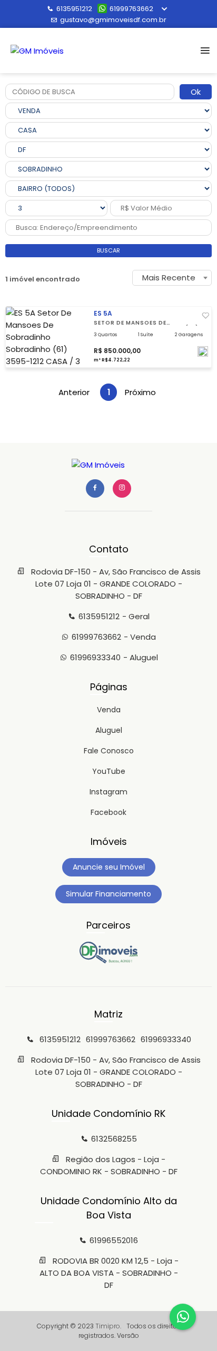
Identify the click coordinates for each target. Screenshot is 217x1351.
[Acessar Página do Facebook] (95, 488)
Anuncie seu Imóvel (109, 867)
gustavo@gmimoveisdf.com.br (113, 20)
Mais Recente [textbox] (168, 277)
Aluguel (108, 730)
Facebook (108, 812)
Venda (109, 709)
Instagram (108, 792)
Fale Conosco (109, 750)
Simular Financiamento (108, 894)
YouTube (108, 771)
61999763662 (131, 9)
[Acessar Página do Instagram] (122, 488)
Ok (196, 91)
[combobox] (172, 277)
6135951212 (74, 9)
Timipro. (108, 1326)
